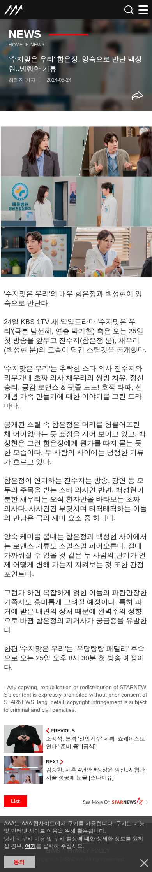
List (15, 801)
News (37, 44)
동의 (19, 862)
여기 (30, 846)
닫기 (144, 863)
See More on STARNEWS (115, 801)
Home (16, 44)
